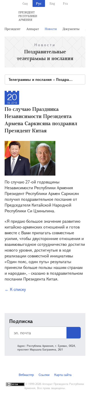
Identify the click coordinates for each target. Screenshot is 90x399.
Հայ (25, 3)
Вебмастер (26, 374)
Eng (52, 3)
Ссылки (44, 374)
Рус (39, 3)
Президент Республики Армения (27, 15)
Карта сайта (63, 374)
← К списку (15, 289)
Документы (71, 29)
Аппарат (32, 29)
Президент (13, 29)
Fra (65, 3)
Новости (51, 29)
